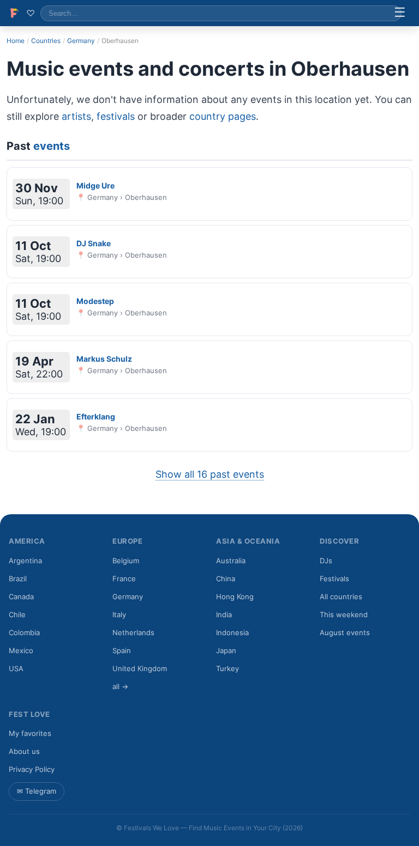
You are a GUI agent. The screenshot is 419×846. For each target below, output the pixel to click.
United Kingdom (139, 668)
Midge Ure (95, 185)
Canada (21, 596)
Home (16, 40)
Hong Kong (235, 596)
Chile (17, 614)
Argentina (25, 560)
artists (76, 116)
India (224, 614)
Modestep (95, 301)
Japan (226, 650)
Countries (46, 40)
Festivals (334, 578)
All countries (341, 596)
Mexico (21, 650)
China (225, 578)
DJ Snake (93, 243)
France (124, 578)
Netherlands (133, 632)
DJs (326, 560)
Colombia (24, 632)
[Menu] (400, 13)
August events (345, 632)
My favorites (30, 733)
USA (16, 668)
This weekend (344, 614)
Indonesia (232, 632)
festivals (116, 116)
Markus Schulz (104, 358)
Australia (231, 560)
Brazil (18, 578)
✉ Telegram (36, 791)
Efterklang (95, 416)
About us (24, 751)
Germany (81, 40)
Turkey (227, 668)
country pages (222, 116)
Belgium (125, 560)
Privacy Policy (32, 769)
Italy (119, 614)
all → (120, 686)
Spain (121, 650)
